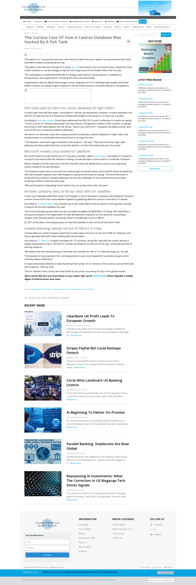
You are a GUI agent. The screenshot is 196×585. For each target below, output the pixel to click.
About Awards (85, 546)
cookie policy (110, 580)
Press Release (85, 529)
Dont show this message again (162, 580)
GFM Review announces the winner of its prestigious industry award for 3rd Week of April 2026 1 (154, 146)
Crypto (117, 27)
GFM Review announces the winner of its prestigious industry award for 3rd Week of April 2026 (154, 161)
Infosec (38, 298)
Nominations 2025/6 (80, 21)
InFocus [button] (38, 21)
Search (167, 35)
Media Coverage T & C (122, 529)
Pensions (107, 27)
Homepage (83, 524)
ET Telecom (43, 240)
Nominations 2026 (87, 538)
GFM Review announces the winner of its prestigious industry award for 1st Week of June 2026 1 (154, 104)
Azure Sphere (99, 156)
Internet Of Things (52, 298)
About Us (98, 21)
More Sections (162, 27)
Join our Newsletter (128, 21)
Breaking (51, 27)
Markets (30, 27)
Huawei (43, 298)
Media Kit (83, 551)
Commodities (138, 27)
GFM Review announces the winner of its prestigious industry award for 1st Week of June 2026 (154, 118)
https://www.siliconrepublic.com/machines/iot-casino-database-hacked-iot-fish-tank (62, 289)
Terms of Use (118, 533)
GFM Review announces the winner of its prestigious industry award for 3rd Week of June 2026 (154, 90)
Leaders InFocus (74, 27)
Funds (126, 27)
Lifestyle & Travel (92, 27)
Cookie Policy (157, 567)
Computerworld (45, 203)
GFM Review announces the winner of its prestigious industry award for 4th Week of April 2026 (154, 132)
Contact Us (117, 538)
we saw (75, 67)
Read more (76, 335)
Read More (155, 168)
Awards (110, 21)
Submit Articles (118, 524)
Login (143, 21)
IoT (59, 298)
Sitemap (169, 567)
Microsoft (32, 298)
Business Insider (45, 120)
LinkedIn (157, 534)
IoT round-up (65, 298)
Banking (40, 27)
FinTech (61, 27)
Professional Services (57, 21)
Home (28, 21)
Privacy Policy (145, 567)
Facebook (158, 524)
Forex (148, 27)
